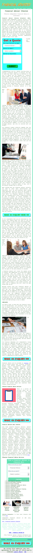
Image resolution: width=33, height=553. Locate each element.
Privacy (30, 539)
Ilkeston (26, 363)
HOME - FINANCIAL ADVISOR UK (16, 532)
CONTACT (24, 8)
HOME (14, 8)
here (28, 454)
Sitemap (3, 539)
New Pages (9, 539)
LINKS (18, 8)
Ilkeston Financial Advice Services (13, 457)
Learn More (18, 552)
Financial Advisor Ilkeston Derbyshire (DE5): (16, 18)
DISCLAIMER (29, 8)
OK (25, 552)
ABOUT (21, 8)
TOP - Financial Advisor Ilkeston (11, 521)
